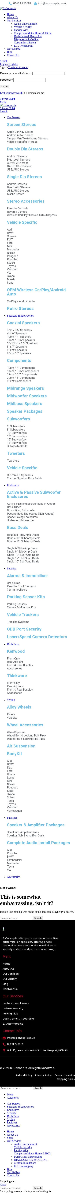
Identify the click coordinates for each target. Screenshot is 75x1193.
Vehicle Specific (22, 222)
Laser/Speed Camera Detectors (37, 636)
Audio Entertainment (25, 23)
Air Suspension (21, 746)
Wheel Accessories (25, 725)
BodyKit (14, 753)
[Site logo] (8, 8)
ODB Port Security (24, 629)
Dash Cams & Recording (28, 36)
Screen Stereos (21, 124)
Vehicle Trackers (23, 614)
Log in (4, 86)
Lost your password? (11, 92)
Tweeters (16, 453)
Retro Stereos (20, 308)
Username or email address (16, 73)
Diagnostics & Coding (26, 39)
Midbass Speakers (24, 403)
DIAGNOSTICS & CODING (31, 1159)
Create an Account (18, 67)
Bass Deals (17, 527)
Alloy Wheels (19, 707)
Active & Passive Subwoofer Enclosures (34, 494)
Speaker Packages (24, 411)
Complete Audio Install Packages (38, 842)
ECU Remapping (23, 45)
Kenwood (16, 651)
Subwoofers (18, 419)
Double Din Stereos (25, 149)
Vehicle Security (23, 26)
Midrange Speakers (25, 388)
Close (3, 1184)
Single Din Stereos (24, 176)
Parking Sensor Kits (26, 596)
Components (19, 360)
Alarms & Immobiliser (27, 575)
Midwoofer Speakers (27, 396)
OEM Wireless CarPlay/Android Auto (36, 292)
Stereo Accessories (25, 201)
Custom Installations (25, 42)
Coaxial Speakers (23, 322)
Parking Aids (21, 29)
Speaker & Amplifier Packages (36, 824)
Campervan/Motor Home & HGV (32, 33)
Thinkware (17, 675)
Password (6, 79)
